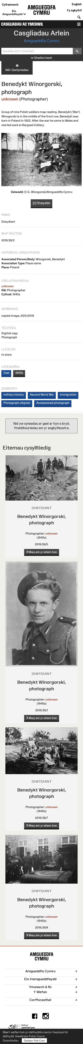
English (77, 4)
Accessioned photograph (52, 402)
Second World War (42, 394)
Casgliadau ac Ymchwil (22, 24)
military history (13, 394)
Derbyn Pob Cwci (34, 1040)
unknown (9, 99)
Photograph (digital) (16, 402)
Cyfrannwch (10, 4)
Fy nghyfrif (74, 10)
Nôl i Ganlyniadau (17, 70)
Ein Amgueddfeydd (12, 12)
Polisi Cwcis (37, 1036)
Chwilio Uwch (42, 57)
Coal (6, 372)
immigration (68, 394)
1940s (19, 372)
